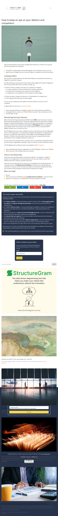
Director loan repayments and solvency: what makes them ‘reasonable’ (18, 408)
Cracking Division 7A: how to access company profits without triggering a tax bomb (21, 454)
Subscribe (19, 258)
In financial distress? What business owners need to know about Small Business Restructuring (24, 504)
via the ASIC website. (25, 106)
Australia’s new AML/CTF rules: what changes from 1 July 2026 (16, 359)
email (35, 112)
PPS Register (40, 145)
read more (3, 363)
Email (18, 250)
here (26, 128)
